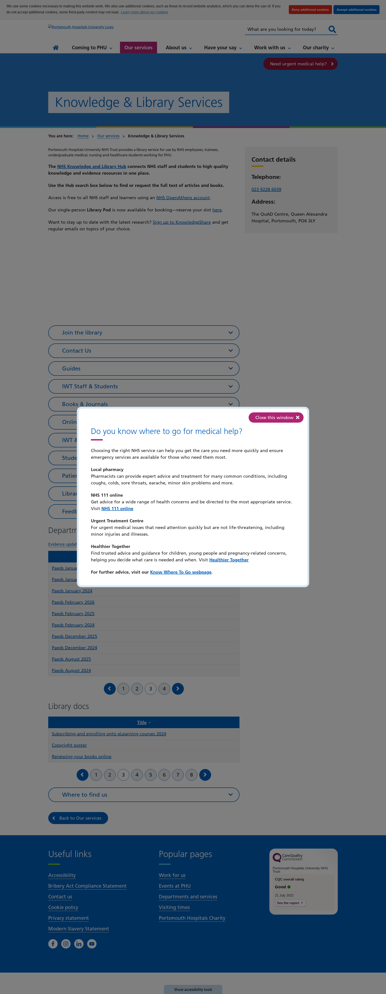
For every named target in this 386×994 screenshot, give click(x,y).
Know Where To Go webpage (181, 572)
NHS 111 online (117, 508)
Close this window (274, 417)
